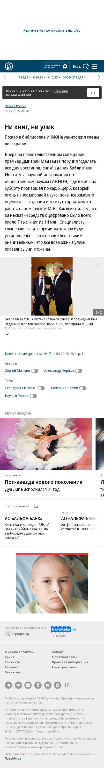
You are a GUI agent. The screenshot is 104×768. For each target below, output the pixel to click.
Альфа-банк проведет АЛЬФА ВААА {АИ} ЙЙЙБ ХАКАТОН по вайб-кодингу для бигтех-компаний (27, 531)
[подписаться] (36, 371)
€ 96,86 (38, 77)
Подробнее (13, 758)
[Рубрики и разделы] (94, 66)
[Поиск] (85, 66)
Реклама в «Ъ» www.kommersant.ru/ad (52, 30)
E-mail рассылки (64, 667)
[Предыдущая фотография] (5, 286)
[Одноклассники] (38, 685)
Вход (77, 66)
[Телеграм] (8, 685)
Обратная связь (64, 657)
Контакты (13, 662)
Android (58, 652)
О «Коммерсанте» (19, 652)
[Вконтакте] (18, 685)
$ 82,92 (23, 77)
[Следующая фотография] (99, 286)
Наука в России (15, 106)
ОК (93, 92)
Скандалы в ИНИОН (21, 387)
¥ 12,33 (53, 77)
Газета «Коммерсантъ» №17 (28, 353)
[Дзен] (28, 685)
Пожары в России (64, 387)
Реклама (11, 667)
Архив (9, 657)
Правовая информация (70, 662)
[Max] (57, 685)
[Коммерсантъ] (9, 66)
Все (36, 506)
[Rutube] (48, 685)
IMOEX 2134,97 (73, 77)
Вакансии (12, 672)
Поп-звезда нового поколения (43, 481)
